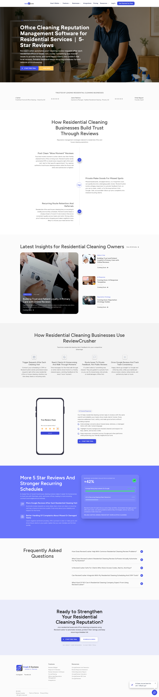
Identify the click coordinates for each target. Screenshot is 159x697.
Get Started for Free (126, 3)
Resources (103, 3)
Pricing (95, 3)
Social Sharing (52, 674)
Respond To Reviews (54, 669)
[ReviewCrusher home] (29, 3)
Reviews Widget (53, 667)
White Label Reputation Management (55, 677)
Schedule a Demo (89, 639)
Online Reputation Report (79, 672)
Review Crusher (20, 693)
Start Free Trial (30, 68)
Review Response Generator (80, 669)
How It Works (54, 3)
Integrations (87, 3)
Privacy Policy (44, 693)
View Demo (46, 68)
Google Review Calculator (79, 674)
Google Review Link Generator (80, 667)
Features (66, 3)
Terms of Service (34, 693)
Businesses (75, 3)
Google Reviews (76, 678)
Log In (113, 3)
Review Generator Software (56, 672)
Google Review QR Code (79, 676)
